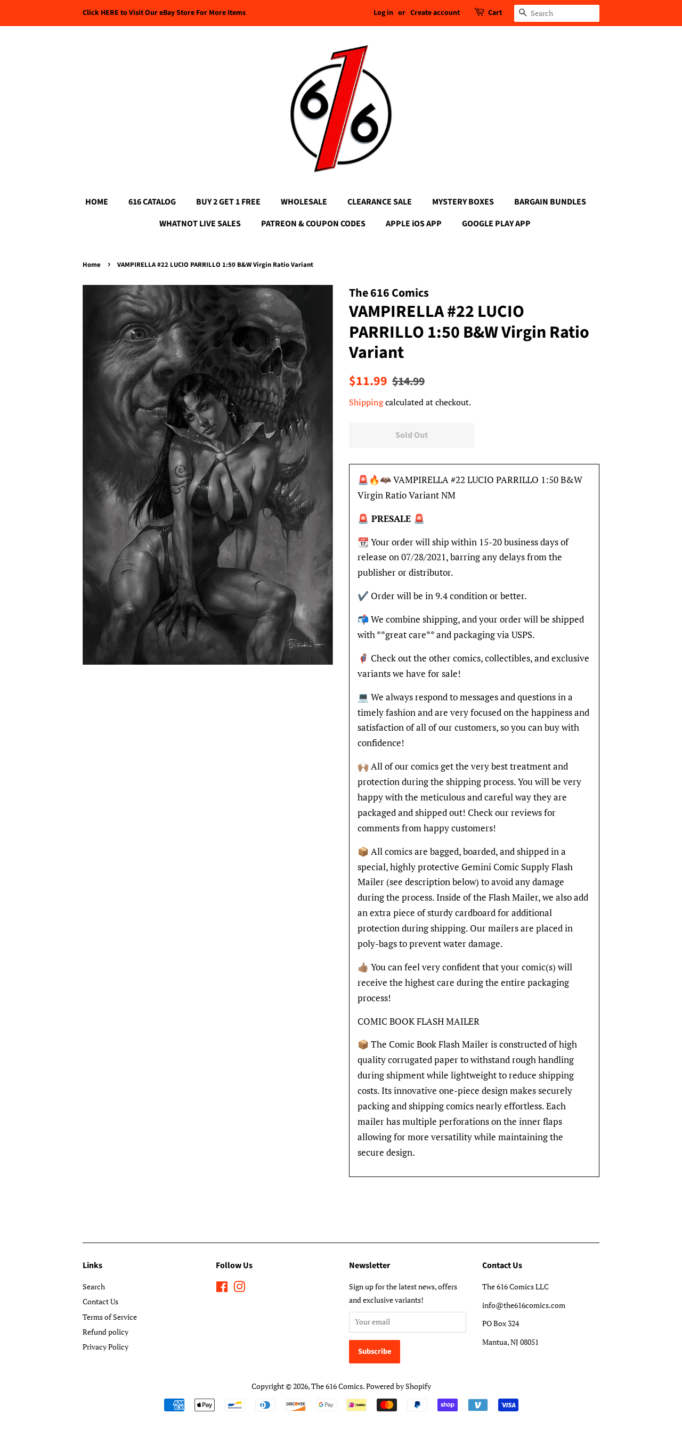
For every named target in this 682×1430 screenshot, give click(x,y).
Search (94, 1286)
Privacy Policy (105, 1347)
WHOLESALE (304, 202)
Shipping (366, 402)
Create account (435, 12)
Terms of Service (110, 1317)
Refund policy (105, 1332)
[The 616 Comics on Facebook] (222, 1289)
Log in (383, 12)
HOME (96, 202)
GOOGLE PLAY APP (496, 224)
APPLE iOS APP (414, 224)
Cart (495, 12)
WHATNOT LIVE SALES (200, 224)
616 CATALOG (152, 202)
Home (92, 264)
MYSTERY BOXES (463, 202)
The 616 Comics (337, 1386)
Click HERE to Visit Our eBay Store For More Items (164, 12)
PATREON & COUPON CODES (313, 224)
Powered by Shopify (398, 1386)
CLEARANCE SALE (379, 202)
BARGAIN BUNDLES (550, 202)
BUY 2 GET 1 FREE (228, 202)
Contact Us (100, 1301)
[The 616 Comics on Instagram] (239, 1289)
